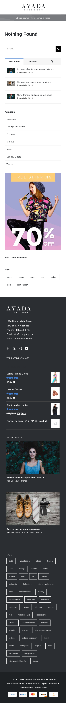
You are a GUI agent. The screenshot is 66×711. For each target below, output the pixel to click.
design (22, 569)
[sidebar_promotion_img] (33, 174)
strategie (12, 623)
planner (38, 607)
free (42, 277)
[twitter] (14, 348)
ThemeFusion (40, 687)
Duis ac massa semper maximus (34, 82)
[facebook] (8, 348)
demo (32, 277)
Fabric (45, 569)
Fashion (10, 134)
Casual (50, 561)
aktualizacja (25, 561)
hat (33, 576)
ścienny (36, 661)
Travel (46, 638)
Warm (11, 646)
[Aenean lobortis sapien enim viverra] (11, 70)
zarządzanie (29, 653)
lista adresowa (25, 592)
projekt (51, 607)
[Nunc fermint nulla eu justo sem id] (11, 95)
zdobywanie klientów (17, 661)
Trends (10, 164)
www (50, 646)
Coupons (11, 119)
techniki (12, 638)
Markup (10, 141)
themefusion (22, 285)
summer (44, 623)
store (9, 285)
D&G (11, 569)
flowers (12, 576)
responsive (41, 615)
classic (21, 277)
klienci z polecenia (46, 584)
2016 (11, 561)
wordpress (24, 646)
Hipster (44, 576)
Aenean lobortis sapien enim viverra (35, 69)
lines (11, 592)
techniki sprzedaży (29, 638)
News (9, 149)
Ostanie (33, 61)
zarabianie (13, 653)
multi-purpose (14, 599)
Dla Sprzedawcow (15, 126)
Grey (23, 576)
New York (31, 599)
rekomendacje (24, 615)
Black (38, 561)
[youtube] (26, 348)
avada (9, 277)
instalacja (13, 584)
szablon (25, 630)
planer (26, 607)
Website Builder (45, 679)
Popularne (14, 61)
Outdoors (45, 599)
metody (41, 592)
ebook (34, 569)
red (10, 615)
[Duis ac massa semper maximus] (11, 82)
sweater (12, 630)
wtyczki (38, 646)
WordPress (12, 683)
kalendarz (27, 584)
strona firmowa (29, 623)
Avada (29, 679)
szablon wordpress (43, 630)
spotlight (54, 277)
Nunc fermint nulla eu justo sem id (34, 95)
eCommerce (29, 683)
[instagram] (20, 348)
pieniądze (13, 607)
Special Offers (13, 156)
